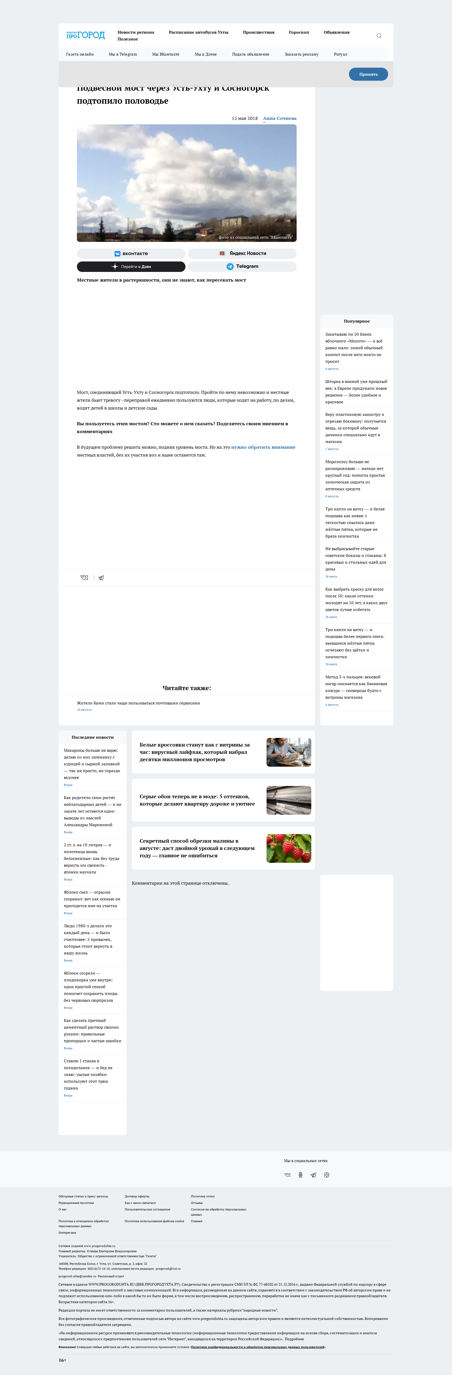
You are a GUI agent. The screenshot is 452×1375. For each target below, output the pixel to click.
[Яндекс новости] (242, 253)
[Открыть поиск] (379, 35)
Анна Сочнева (280, 118)
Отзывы (197, 1203)
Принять (368, 74)
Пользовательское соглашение (147, 1209)
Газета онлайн (80, 54)
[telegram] (103, 577)
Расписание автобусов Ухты (198, 32)
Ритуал (340, 54)
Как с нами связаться (140, 1203)
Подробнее (294, 1339)
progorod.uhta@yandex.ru (78, 1276)
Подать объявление (251, 54)
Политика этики (202, 1196)
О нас (63, 1209)
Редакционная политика (76, 1203)
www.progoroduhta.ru (99, 1246)
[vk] (84, 577)
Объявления (336, 32)
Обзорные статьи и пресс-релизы (83, 1196)
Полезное (128, 39)
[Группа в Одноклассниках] (300, 1175)
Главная (196, 1221)
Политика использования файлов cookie (154, 1221)
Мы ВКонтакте (166, 54)
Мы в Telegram (123, 54)
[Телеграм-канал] (242, 266)
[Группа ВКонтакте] (131, 253)
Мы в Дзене (206, 54)
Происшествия (258, 32)
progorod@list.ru (168, 1269)
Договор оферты (137, 1196)
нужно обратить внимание (263, 447)
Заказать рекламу (302, 54)
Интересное (67, 1232)
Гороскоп (299, 32)
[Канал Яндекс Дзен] (131, 266)
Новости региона (136, 32)
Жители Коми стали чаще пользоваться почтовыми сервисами (138, 706)
